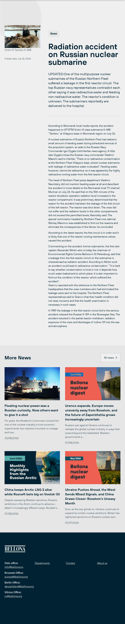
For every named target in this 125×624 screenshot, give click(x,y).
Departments (42, 563)
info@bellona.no (14, 567)
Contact (70, 563)
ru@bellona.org (13, 596)
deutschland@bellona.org (19, 586)
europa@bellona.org (16, 576)
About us (102, 563)
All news (109, 357)
